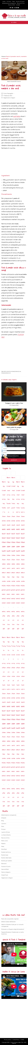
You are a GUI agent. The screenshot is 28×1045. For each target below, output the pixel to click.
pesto (5, 371)
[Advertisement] (14, 39)
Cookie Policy (15, 1039)
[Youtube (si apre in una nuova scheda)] (18, 7)
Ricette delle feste (6, 857)
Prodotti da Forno (6, 852)
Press (13, 1)
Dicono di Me (11, 4)
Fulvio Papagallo (8, 93)
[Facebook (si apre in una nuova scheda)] (12, 7)
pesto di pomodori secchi (14, 371)
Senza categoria (5, 872)
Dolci (2, 826)
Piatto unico (4, 840)
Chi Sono (9, 1)
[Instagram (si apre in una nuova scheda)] (14, 7)
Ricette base (4, 855)
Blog (2, 820)
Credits (22, 1039)
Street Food (4, 875)
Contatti (18, 4)
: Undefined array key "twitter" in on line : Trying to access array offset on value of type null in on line (4, 477)
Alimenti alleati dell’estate (8, 921)
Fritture (3, 829)
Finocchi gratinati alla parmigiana (14, 427)
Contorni (3, 823)
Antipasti (3, 817)
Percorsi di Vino (21, 3)
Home (3, 1)
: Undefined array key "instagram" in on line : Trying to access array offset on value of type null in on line (13, 473)
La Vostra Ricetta (6, 835)
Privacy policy (7, 1039)
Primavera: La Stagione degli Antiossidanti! (12, 929)
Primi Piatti (4, 849)
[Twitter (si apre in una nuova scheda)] (10, 7)
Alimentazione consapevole (9, 3)
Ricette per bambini (6, 860)
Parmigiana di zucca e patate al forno (14, 403)
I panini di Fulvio (5, 832)
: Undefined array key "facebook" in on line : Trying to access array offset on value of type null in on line (8, 473)
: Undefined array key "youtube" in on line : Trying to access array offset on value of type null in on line (23, 477)
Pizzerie (3, 843)
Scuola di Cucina (20, 1)
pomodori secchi (6, 373)
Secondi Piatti (5, 869)
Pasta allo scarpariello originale (10, 918)
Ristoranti (3, 863)
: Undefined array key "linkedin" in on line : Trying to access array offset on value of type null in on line (18, 477)
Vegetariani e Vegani (9, 97)
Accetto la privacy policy (12, 455)
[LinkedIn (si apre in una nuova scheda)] (16, 7)
